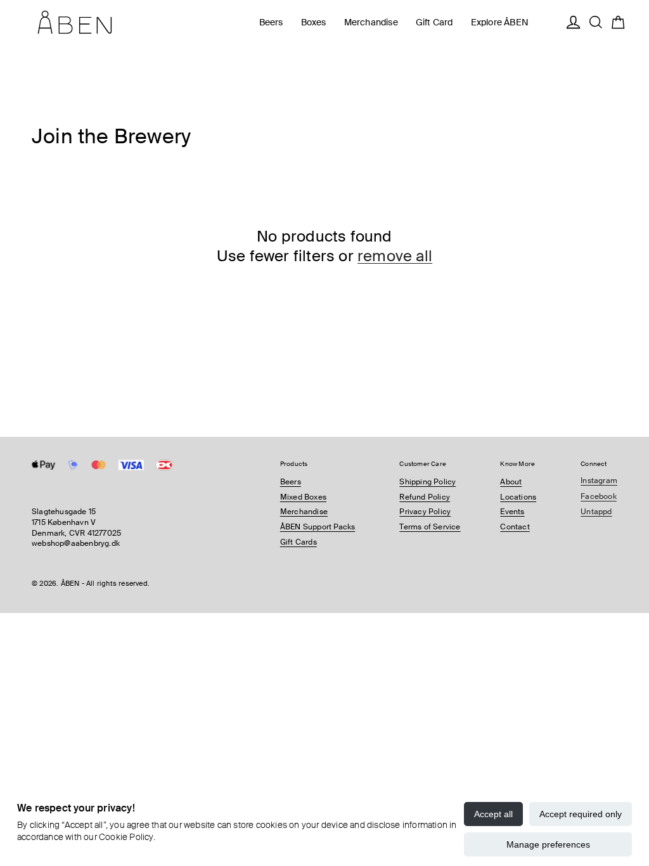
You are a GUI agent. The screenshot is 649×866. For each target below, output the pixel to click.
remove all (394, 256)
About (511, 482)
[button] (271, 22)
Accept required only (580, 814)
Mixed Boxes (303, 497)
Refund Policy (424, 497)
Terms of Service (429, 527)
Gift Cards (298, 542)
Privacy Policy (425, 512)
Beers (290, 482)
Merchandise (304, 512)
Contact (514, 527)
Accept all (493, 814)
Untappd (596, 512)
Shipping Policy (427, 482)
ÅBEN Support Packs (318, 527)
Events (512, 512)
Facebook (599, 496)
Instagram (599, 480)
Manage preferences (548, 844)
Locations (518, 497)
